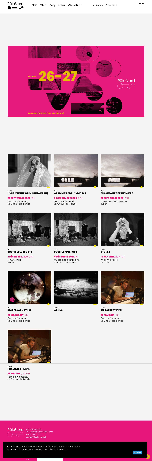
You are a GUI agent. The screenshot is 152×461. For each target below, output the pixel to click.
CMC (43, 5)
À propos (97, 5)
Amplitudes (57, 5)
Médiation (74, 5)
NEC (34, 5)
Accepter (137, 452)
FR (140, 3)
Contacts (111, 5)
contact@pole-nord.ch (36, 437)
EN (143, 3)
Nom (28, 459)
